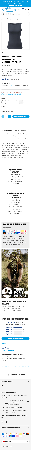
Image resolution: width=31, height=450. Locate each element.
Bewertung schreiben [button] (15, 338)
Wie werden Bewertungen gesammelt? (15, 366)
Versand (11, 85)
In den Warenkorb (20, 116)
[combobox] (15, 14)
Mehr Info (15, 183)
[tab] (7, 130)
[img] (6, 348)
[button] (25, 9)
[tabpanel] (15, 147)
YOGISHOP (9, 446)
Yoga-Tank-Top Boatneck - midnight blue (13, 19)
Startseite (4, 18)
